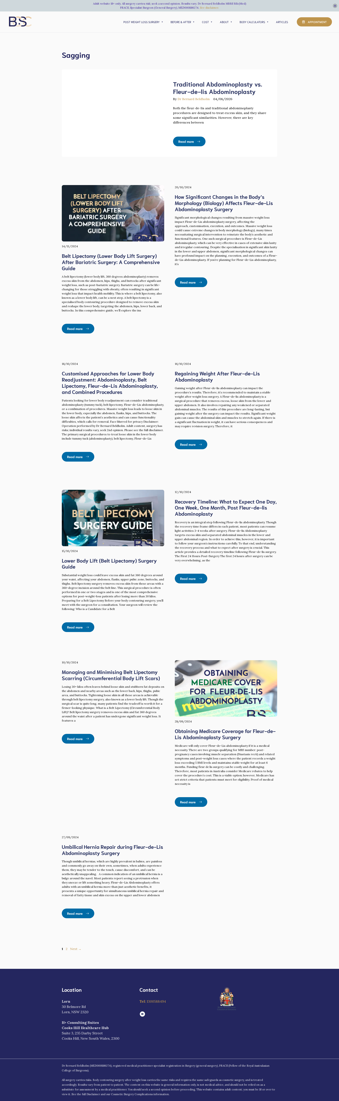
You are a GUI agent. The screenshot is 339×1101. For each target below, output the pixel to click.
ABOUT (224, 22)
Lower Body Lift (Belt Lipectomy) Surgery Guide (109, 563)
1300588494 (152, 1001)
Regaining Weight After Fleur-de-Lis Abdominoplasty (217, 376)
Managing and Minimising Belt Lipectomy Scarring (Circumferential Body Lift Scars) (111, 674)
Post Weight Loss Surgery (141, 22)
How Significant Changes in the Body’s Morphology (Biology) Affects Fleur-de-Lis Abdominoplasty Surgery (224, 202)
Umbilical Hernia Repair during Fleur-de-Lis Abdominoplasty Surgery (112, 849)
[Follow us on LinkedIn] (142, 1014)
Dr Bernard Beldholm (194, 99)
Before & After (181, 22)
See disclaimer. (209, 7)
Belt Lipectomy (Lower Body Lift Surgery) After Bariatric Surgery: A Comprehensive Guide (111, 261)
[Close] (335, 6)
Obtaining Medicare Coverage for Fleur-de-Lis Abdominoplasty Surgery (225, 733)
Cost (205, 22)
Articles (282, 22)
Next (75, 949)
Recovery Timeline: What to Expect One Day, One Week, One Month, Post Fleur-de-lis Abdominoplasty (226, 507)
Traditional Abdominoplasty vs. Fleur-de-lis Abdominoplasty (217, 87)
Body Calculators (252, 22)
